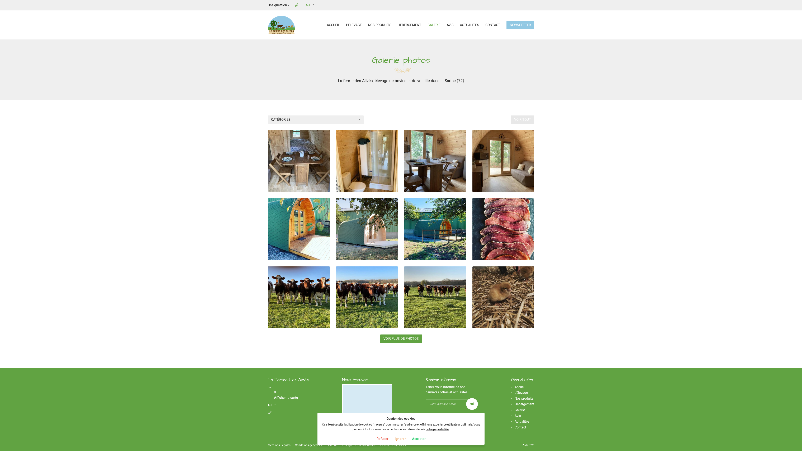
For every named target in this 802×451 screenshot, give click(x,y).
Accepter (419, 439)
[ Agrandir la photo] (299, 161)
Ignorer (400, 439)
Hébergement (409, 25)
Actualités (469, 25)
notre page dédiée (437, 429)
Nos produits (379, 25)
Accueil (333, 25)
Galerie (434, 25)
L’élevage (354, 25)
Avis (450, 25)
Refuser (382, 439)
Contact (492, 25)
